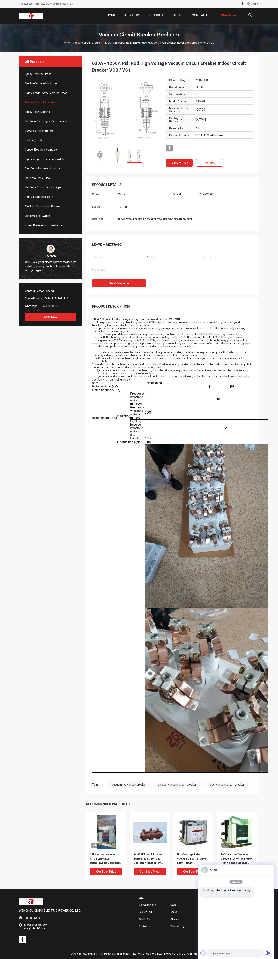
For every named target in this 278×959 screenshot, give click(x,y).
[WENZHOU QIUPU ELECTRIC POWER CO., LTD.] (31, 15)
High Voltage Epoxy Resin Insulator (46, 92)
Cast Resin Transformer (39, 130)
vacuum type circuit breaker (129, 784)
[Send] (269, 953)
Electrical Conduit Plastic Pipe (43, 187)
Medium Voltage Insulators (41, 83)
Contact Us (145, 926)
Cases (173, 912)
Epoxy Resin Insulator (38, 74)
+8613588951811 (50, 306)
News (173, 904)
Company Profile (147, 904)
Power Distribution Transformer (44, 225)
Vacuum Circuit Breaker (87, 42)
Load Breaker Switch (37, 215)
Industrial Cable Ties (37, 177)
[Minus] (268, 870)
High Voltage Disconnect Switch (44, 159)
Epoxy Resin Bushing (37, 111)
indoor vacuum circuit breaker (226, 784)
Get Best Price (179, 163)
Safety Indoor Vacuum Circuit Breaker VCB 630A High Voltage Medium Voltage (236, 859)
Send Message (119, 283)
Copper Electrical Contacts (41, 149)
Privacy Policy (177, 926)
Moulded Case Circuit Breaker (43, 206)
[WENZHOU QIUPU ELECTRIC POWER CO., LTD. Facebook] (242, 4)
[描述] (250, 15)
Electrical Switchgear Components (46, 121)
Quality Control (147, 919)
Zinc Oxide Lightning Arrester (42, 168)
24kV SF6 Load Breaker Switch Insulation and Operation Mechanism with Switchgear (148, 859)
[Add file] (203, 953)
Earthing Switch (34, 140)
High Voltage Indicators (39, 196)
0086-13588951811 (56, 298)
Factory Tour (145, 912)
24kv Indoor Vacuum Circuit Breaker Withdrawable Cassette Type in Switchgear (105, 859)
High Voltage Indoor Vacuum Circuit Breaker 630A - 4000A (192, 858)
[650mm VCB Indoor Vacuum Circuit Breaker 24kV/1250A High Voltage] (126, 110)
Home (66, 42)
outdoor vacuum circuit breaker (177, 784)
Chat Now (50, 317)
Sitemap (174, 919)
